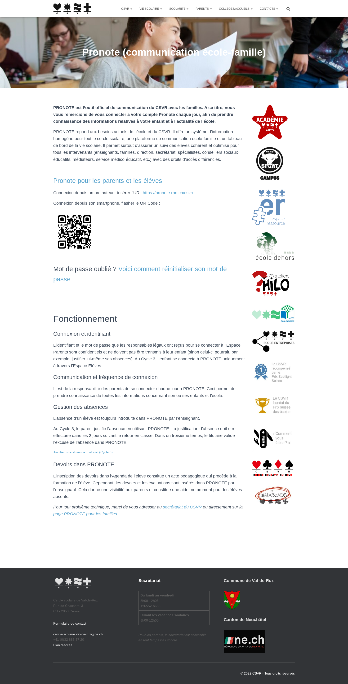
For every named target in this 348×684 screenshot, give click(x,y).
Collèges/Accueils (234, 8)
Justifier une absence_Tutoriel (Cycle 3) (83, 452)
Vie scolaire (149, 8)
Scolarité (177, 8)
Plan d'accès (62, 645)
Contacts (268, 8)
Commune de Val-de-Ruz (249, 580)
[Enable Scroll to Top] (339, 674)
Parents (203, 8)
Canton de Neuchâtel (245, 619)
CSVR (125, 8)
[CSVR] (72, 8)
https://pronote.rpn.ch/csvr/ (168, 192)
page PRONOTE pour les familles (85, 514)
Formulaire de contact (69, 623)
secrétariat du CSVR (182, 507)
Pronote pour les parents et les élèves (107, 180)
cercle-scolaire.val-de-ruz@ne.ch (78, 634)
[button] (131, 8)
